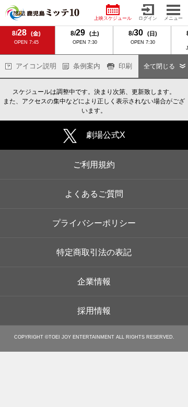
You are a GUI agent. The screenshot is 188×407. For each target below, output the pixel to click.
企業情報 (94, 281)
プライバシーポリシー (94, 223)
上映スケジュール (113, 18)
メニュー (173, 18)
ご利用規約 (94, 164)
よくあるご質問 (94, 193)
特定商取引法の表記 (94, 252)
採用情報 (94, 310)
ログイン (147, 18)
